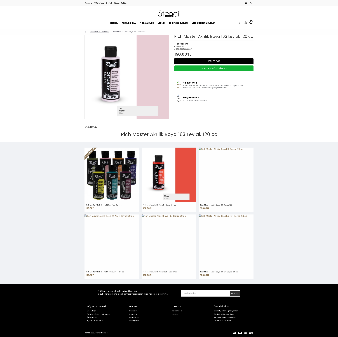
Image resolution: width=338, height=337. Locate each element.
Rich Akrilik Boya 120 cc (99, 32)
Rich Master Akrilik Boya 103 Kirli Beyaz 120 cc (219, 272)
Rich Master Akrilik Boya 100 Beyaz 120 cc (217, 205)
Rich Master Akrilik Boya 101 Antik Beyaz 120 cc (105, 272)
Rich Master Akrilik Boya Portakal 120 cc (159, 205)
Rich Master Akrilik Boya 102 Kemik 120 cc (160, 272)
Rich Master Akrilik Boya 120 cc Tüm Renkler (104, 205)
